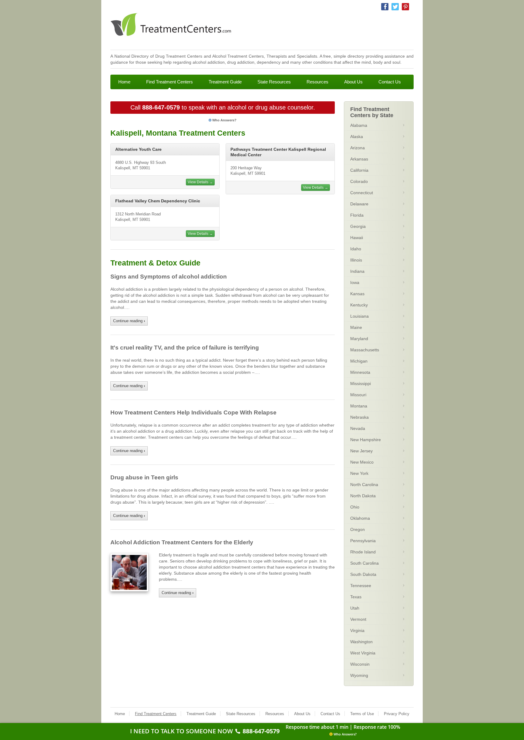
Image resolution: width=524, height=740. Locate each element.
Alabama (358, 125)
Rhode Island (363, 551)
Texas (355, 596)
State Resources (274, 81)
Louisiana (359, 316)
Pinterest (405, 6)
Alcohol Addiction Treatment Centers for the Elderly (181, 542)
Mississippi (360, 383)
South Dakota (363, 574)
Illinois (356, 260)
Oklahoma (360, 518)
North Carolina (364, 484)
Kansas (357, 293)
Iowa (354, 282)
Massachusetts (364, 349)
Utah (354, 608)
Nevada (357, 428)
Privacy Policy (396, 713)
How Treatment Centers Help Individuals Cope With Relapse (193, 412)
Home (124, 81)
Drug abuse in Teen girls (144, 477)
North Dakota (363, 495)
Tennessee (360, 585)
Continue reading (129, 321)
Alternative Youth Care (138, 149)
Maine (356, 327)
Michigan (359, 361)
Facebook (384, 6)
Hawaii (356, 237)
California (359, 170)
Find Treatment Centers (169, 81)
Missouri (358, 394)
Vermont (358, 619)
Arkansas (359, 159)
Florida (357, 215)
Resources (317, 81)
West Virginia (362, 652)
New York (359, 473)
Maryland (359, 338)
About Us (353, 81)
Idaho (355, 248)
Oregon (357, 529)
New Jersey (361, 450)
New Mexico (362, 462)
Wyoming (359, 675)
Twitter (395, 6)
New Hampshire (365, 439)
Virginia (357, 630)
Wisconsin (360, 664)
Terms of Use (362, 713)
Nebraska (359, 417)
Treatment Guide (225, 81)
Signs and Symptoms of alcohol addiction (168, 276)
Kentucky (359, 304)
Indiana (357, 271)
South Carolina (364, 563)
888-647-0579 (161, 107)
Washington (361, 641)
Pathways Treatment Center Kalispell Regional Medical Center (278, 152)
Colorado (359, 181)
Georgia (358, 226)
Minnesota (360, 372)
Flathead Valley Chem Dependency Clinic (157, 200)
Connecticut (361, 192)
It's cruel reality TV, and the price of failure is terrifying (184, 347)
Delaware (359, 203)
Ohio (354, 507)
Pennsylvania (363, 540)
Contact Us (389, 81)
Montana (358, 406)
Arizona (357, 147)
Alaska (356, 136)
